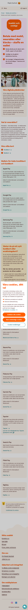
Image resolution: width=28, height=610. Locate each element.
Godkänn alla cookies (14, 315)
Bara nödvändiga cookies (14, 320)
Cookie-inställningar (14, 325)
